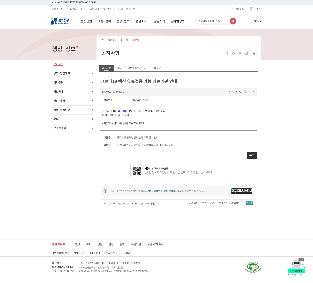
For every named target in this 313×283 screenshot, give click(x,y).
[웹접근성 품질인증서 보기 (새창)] (251, 267)
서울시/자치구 (155, 244)
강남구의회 (118, 9)
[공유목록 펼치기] (227, 54)
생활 (99, 244)
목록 (251, 155)
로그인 (258, 21)
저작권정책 (79, 253)
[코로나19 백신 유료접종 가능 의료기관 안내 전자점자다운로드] (246, 54)
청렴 (56, 119)
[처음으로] (102, 39)
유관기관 (136, 244)
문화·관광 (106, 9)
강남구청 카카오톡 (158, 168)
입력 (249, 203)
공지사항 (58, 64)
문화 (122, 244)
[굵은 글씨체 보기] (254, 54)
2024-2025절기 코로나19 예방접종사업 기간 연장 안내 (145, 145)
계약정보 (58, 82)
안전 (111, 244)
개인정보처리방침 (61, 253)
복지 (88, 244)
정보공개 (58, 91)
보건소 (73, 9)
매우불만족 (237, 203)
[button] (86, 21)
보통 (215, 203)
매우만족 (196, 203)
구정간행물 (59, 128)
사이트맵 (258, 9)
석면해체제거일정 (136, 68)
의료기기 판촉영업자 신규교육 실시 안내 (137, 137)
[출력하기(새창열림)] (233, 54)
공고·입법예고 (61, 73)
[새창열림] (241, 191)
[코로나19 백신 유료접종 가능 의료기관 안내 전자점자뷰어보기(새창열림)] (240, 54)
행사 (119, 68)
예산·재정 (59, 101)
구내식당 (156, 68)
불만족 (225, 203)
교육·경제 (94, 9)
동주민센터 (131, 9)
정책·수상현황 (61, 110)
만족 (207, 203)
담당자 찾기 (94, 253)
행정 (77, 244)
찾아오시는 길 (110, 253)
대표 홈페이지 (58, 9)
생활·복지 (83, 9)
